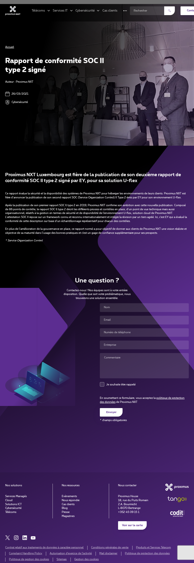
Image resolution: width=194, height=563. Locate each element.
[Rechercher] (169, 10)
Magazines (68, 516)
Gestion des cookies (86, 559)
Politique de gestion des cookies (29, 559)
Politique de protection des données (147, 553)
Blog (65, 508)
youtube (33, 537)
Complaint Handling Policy (25, 553)
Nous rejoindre (70, 500)
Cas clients (109, 10)
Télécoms (10, 512)
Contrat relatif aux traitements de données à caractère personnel (44, 547)
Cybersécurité (13, 508)
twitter (7, 537)
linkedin (24, 537)
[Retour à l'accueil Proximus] (12, 10)
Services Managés (16, 496)
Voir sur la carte (132, 525)
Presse (66, 512)
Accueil (9, 47)
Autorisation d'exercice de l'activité (71, 553)
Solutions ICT (13, 504)
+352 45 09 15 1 (128, 512)
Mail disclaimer (108, 553)
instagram (16, 537)
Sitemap (62, 559)
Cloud (9, 500)
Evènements (69, 496)
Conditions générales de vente (109, 547)
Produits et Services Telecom (153, 547)
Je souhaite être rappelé (121, 384)
